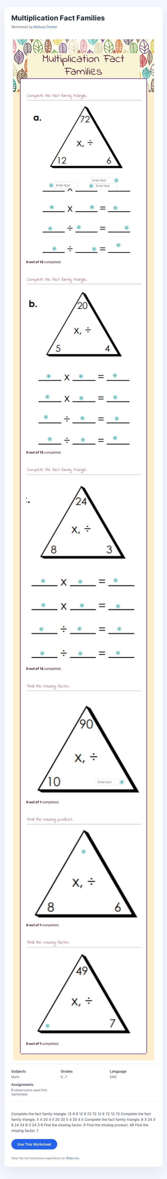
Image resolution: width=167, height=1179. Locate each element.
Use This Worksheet (34, 1144)
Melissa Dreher (45, 27)
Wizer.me (72, 1158)
